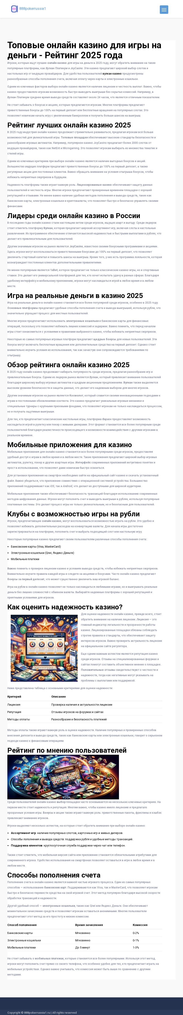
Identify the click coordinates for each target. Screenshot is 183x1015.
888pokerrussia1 (32, 8)
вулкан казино (112, 73)
